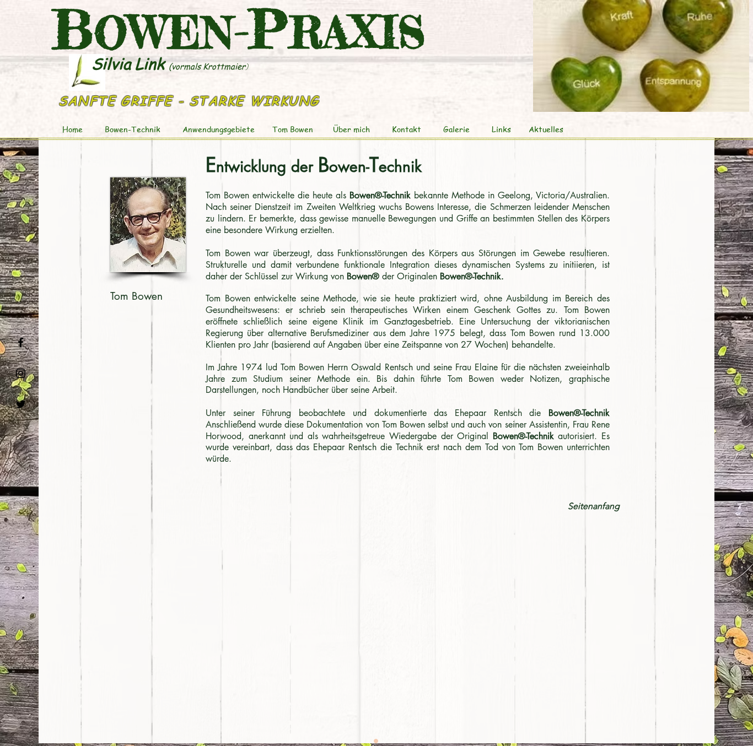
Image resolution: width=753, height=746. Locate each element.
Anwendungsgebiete (218, 128)
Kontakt (406, 128)
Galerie (455, 128)
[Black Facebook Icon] (20, 342)
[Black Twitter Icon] (20, 404)
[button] (641, 56)
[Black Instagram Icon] (20, 373)
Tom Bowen (292, 128)
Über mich (352, 128)
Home (72, 128)
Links (501, 128)
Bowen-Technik (134, 128)
